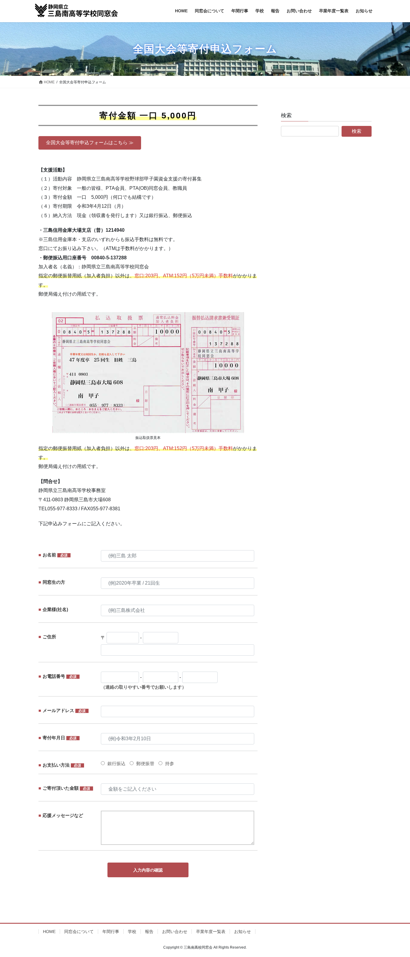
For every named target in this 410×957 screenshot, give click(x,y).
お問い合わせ (174, 931)
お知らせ (242, 931)
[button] (89, 143)
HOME (49, 931)
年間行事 (110, 931)
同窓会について (79, 931)
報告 (149, 931)
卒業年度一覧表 (210, 931)
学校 (132, 931)
